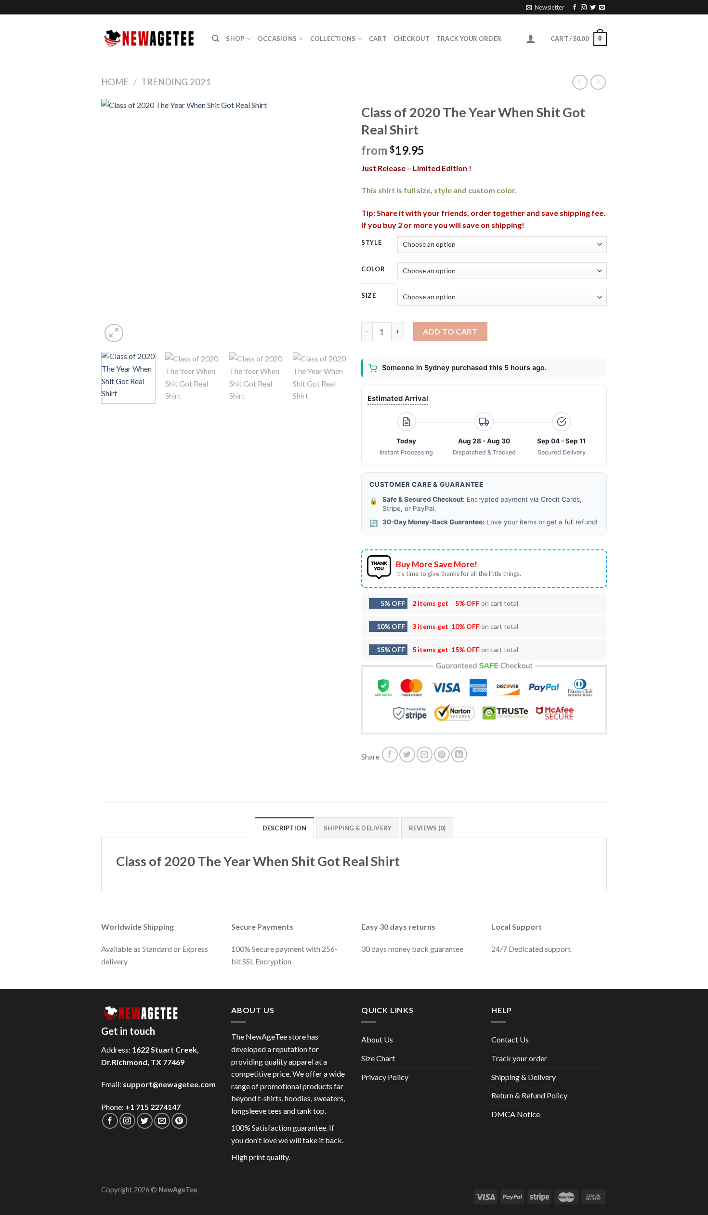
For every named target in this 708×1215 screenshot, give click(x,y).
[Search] (215, 38)
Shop (235, 38)
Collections (333, 38)
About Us (377, 1039)
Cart (378, 38)
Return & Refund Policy (529, 1095)
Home (115, 82)
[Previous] (118, 221)
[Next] (330, 221)
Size (368, 296)
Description (284, 828)
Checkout (411, 38)
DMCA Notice (515, 1114)
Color (373, 269)
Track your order (468, 38)
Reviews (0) (427, 828)
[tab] (285, 827)
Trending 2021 (176, 82)
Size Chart (378, 1058)
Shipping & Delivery (523, 1076)
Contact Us (510, 1039)
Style (371, 243)
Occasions (277, 38)
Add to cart (450, 331)
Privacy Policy (384, 1076)
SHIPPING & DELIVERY (358, 828)
